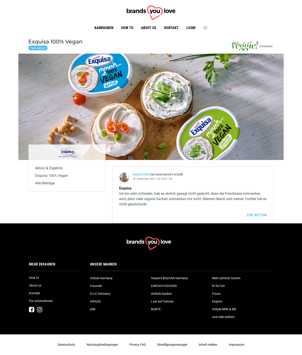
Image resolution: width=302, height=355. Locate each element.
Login (190, 28)
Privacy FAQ (137, 344)
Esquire (217, 301)
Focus (216, 293)
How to (127, 28)
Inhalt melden (208, 344)
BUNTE (156, 309)
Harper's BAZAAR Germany (169, 278)
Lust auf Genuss (162, 301)
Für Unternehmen (41, 301)
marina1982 (140, 174)
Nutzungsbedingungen (102, 344)
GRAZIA (95, 301)
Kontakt (171, 28)
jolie (92, 309)
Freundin (96, 286)
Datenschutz (66, 344)
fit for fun (218, 286)
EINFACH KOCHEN (164, 286)
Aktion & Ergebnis (49, 168)
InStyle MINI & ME (224, 309)
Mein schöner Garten (226, 278)
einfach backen (161, 293)
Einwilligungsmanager (172, 344)
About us (148, 28)
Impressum (236, 344)
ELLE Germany (100, 293)
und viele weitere (223, 317)
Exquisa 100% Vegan (51, 176)
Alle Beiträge (45, 183)
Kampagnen (103, 28)
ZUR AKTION (257, 215)
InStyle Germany (101, 278)
